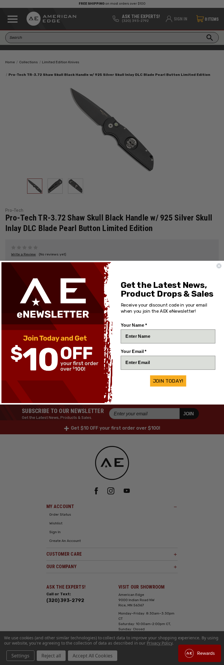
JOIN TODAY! (168, 381)
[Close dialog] (219, 266)
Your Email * (133, 351)
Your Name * (134, 325)
